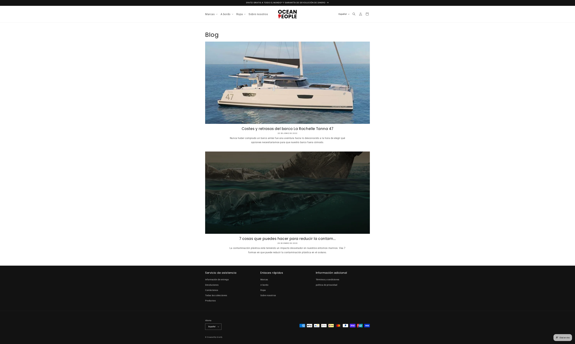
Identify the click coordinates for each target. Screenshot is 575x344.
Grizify (219, 337)
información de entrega (217, 279)
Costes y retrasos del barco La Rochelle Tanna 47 (287, 128)
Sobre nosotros (268, 295)
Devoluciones (211, 285)
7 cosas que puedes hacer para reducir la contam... (287, 238)
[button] (211, 14)
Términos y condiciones (327, 279)
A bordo (264, 285)
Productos (210, 300)
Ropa (263, 290)
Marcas (264, 279)
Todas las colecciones (216, 295)
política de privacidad (326, 285)
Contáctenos (211, 290)
